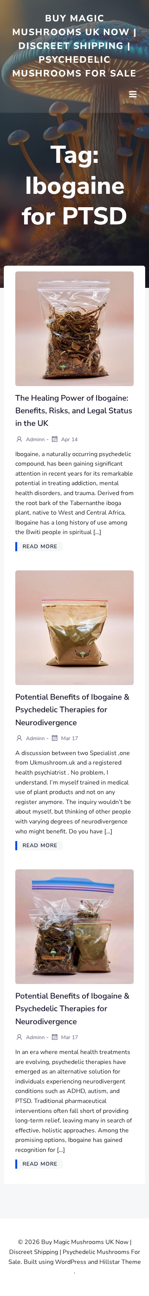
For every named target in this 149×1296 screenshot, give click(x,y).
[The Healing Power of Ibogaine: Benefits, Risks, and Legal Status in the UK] (74, 328)
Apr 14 (69, 439)
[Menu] (132, 94)
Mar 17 (69, 738)
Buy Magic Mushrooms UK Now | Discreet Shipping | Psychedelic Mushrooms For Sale (74, 46)
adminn (34, 439)
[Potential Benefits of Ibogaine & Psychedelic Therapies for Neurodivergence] (74, 627)
